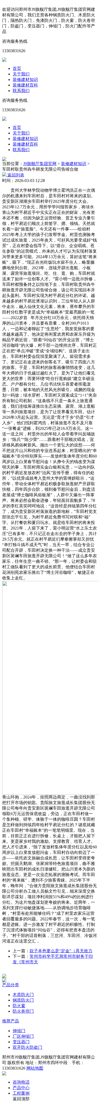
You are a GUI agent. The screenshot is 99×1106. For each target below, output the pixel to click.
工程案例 (21, 1093)
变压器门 (21, 1042)
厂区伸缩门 (23, 1036)
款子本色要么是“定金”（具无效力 (61, 951)
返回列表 (15, 175)
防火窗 (19, 1005)
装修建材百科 (25, 85)
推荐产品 (10, 1021)
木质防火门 (23, 994)
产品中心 (21, 1087)
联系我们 (21, 90)
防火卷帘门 (23, 1011)
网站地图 (34, 1068)
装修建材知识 (25, 79)
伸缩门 (19, 1030)
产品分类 (10, 985)
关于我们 (21, 74)
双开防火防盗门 (27, 1047)
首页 (17, 68)
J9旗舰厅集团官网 (39, 163)
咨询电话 (21, 1082)
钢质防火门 (23, 1000)
